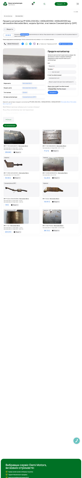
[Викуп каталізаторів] (5, 4)
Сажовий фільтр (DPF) (29, 97)
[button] (8, 119)
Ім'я (49, 63)
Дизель (25, 92)
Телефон (50, 69)
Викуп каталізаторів (15, 3)
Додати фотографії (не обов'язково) (58, 86)
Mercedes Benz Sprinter (30, 88)
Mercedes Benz (19, 16)
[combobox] (49, 72)
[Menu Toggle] (77, 4)
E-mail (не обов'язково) (55, 75)
